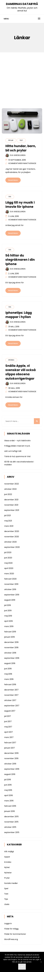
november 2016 (11, 758)
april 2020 (8, 568)
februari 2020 (10, 578)
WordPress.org (11, 939)
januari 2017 (9, 748)
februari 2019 (10, 631)
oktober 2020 (10, 542)
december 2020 (11, 531)
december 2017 (11, 689)
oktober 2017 (10, 700)
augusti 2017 (9, 711)
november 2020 (11, 536)
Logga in (8, 923)
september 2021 (11, 510)
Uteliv (6, 904)
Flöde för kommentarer (15, 934)
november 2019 (11, 584)
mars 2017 (8, 737)
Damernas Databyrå (22, 4)
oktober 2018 (10, 652)
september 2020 (12, 547)
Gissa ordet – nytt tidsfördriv (17, 440)
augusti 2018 (9, 663)
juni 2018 (8, 668)
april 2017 (8, 732)
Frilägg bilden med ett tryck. (17, 446)
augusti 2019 (9, 600)
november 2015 (11, 821)
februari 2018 (10, 684)
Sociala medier (11, 883)
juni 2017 (8, 721)
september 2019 (11, 594)
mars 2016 (8, 800)
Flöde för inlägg (11, 928)
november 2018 (11, 647)
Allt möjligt (9, 851)
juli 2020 (7, 552)
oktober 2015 (10, 827)
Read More (13, 180)
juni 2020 (8, 557)
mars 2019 (8, 626)
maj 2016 (8, 790)
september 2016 (11, 769)
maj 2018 (8, 674)
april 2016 (8, 795)
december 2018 (11, 642)
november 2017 (11, 695)
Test (21, 140)
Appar (7, 856)
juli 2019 (7, 605)
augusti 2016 (9, 774)
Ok (22, 966)
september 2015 (11, 832)
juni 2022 (8, 494)
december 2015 (11, 816)
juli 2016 (7, 779)
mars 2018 (8, 679)
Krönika (11, 360)
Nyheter (8, 872)
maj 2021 (8, 520)
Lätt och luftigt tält (12, 451)
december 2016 (11, 753)
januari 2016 (9, 811)
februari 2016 (10, 806)
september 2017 (11, 705)
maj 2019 (8, 615)
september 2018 (11, 658)
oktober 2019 (10, 589)
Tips (9, 197)
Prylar (10, 140)
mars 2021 (8, 526)
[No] (41, 962)
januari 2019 (9, 637)
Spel (6, 888)
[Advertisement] (22, 76)
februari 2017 (10, 742)
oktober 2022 (10, 489)
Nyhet (7, 867)
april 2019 (8, 621)
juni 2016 (8, 784)
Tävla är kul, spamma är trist (17, 456)
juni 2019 (7, 610)
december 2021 (11, 499)
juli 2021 (7, 515)
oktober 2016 (10, 763)
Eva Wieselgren (17, 155)
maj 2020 (8, 563)
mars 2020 (9, 573)
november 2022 (11, 483)
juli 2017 (7, 716)
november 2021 (11, 505)
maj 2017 (8, 726)
